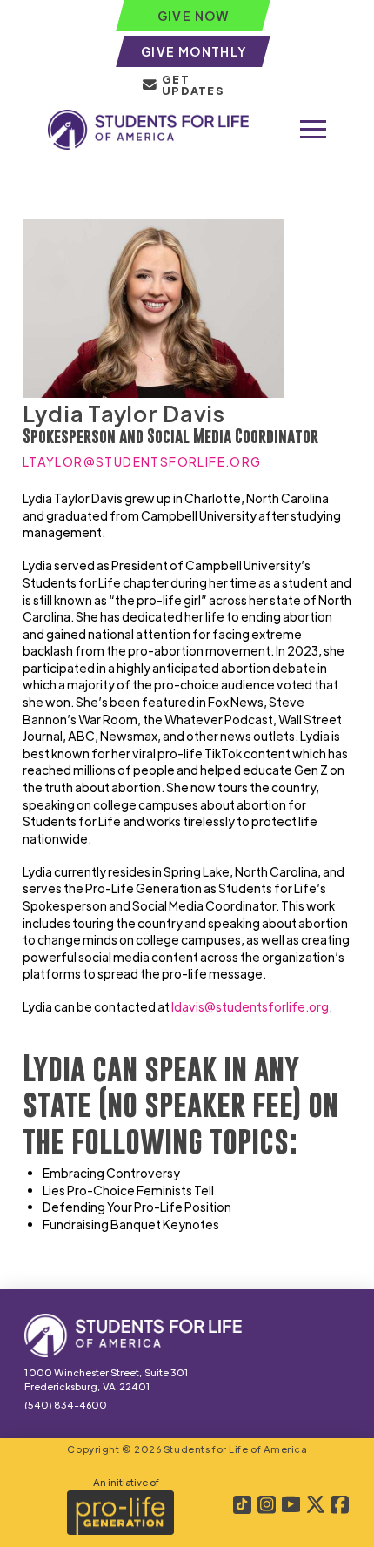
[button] (313, 129)
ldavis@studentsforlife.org (250, 1006)
